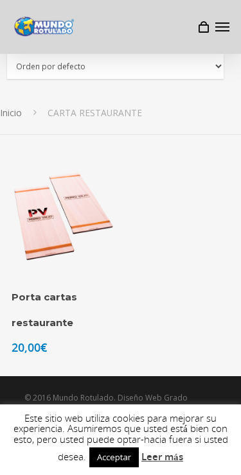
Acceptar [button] (114, 457)
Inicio (11, 113)
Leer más (162, 456)
